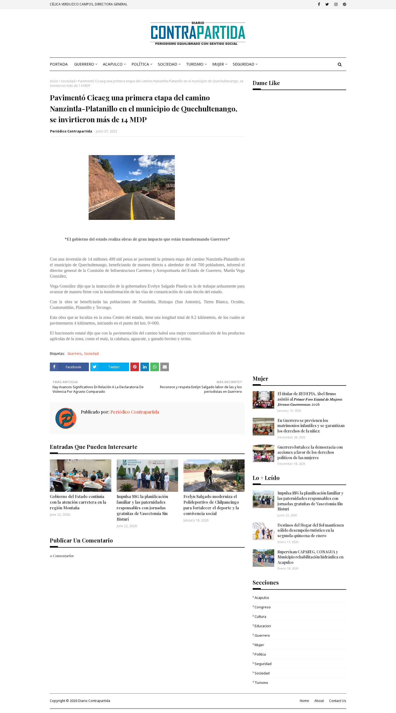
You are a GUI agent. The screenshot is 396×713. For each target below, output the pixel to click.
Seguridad (263, 663)
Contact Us (337, 700)
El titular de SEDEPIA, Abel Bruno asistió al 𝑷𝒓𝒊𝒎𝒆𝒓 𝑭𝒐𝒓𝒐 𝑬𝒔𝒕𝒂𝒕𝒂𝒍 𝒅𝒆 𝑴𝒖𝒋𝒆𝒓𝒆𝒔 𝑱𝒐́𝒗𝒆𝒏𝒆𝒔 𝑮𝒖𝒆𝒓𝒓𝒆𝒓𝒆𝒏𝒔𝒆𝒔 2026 (309, 399)
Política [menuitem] (140, 64)
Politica (260, 654)
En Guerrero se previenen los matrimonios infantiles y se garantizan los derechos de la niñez (311, 426)
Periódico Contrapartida (71, 131)
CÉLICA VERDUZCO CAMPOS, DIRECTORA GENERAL (88, 4)
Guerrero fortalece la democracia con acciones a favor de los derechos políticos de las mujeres (310, 452)
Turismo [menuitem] (194, 64)
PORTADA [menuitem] (59, 64)
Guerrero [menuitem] (84, 64)
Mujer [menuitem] (218, 64)
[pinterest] (344, 4)
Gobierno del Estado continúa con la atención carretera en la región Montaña (78, 502)
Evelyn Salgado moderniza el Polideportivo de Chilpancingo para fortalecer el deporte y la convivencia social (211, 505)
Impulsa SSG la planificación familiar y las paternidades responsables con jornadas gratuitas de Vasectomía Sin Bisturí (142, 508)
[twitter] (327, 4)
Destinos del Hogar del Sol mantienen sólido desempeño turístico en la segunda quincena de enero (310, 530)
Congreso (263, 607)
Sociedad (68, 81)
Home (304, 700)
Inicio (54, 81)
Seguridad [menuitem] (243, 64)
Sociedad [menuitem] (167, 64)
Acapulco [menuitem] (113, 64)
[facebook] (319, 4)
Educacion (263, 625)
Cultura (260, 616)
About (319, 700)
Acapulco (262, 597)
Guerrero (75, 353)
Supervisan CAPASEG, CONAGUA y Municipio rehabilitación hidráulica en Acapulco (310, 557)
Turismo (261, 682)
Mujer (259, 644)
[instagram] (336, 4)
